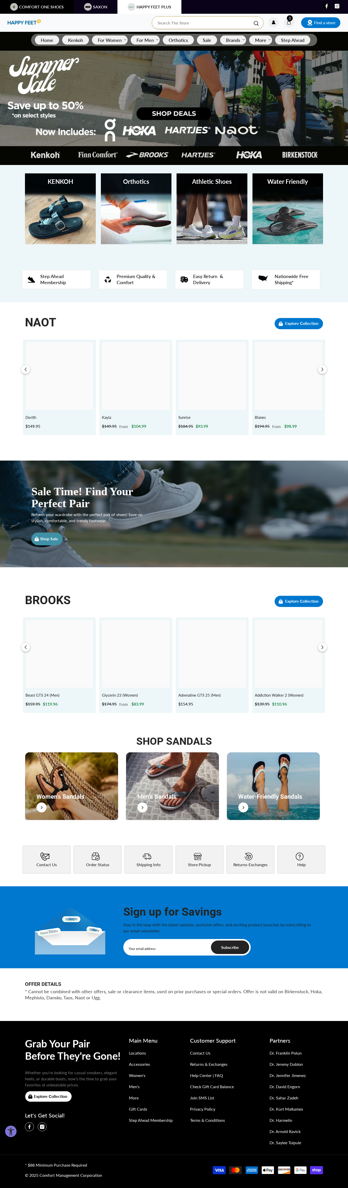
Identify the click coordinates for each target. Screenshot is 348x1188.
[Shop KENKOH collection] (60, 208)
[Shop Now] (71, 786)
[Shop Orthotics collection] (136, 208)
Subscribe (230, 947)
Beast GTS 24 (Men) (42, 695)
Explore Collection (301, 323)
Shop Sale (49, 538)
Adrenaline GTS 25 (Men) (199, 695)
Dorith (30, 417)
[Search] (207, 22)
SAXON (100, 6)
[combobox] (202, 22)
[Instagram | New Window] (337, 6)
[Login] (274, 22)
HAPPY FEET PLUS (154, 6)
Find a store (325, 22)
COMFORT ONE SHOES (41, 6)
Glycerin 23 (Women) (120, 695)
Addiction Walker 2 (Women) (279, 695)
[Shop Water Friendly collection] (287, 208)
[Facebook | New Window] (326, 6)
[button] (25, 369)
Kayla (106, 417)
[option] (59, 387)
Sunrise (184, 417)
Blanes (260, 417)
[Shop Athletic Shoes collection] (212, 208)
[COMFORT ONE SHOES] (24, 22)
